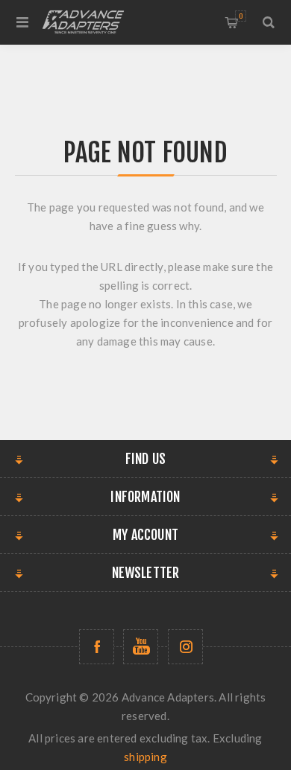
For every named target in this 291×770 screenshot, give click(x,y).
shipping (145, 756)
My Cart (240, 16)
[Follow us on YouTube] (140, 646)
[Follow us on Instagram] (185, 646)
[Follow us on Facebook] (96, 646)
